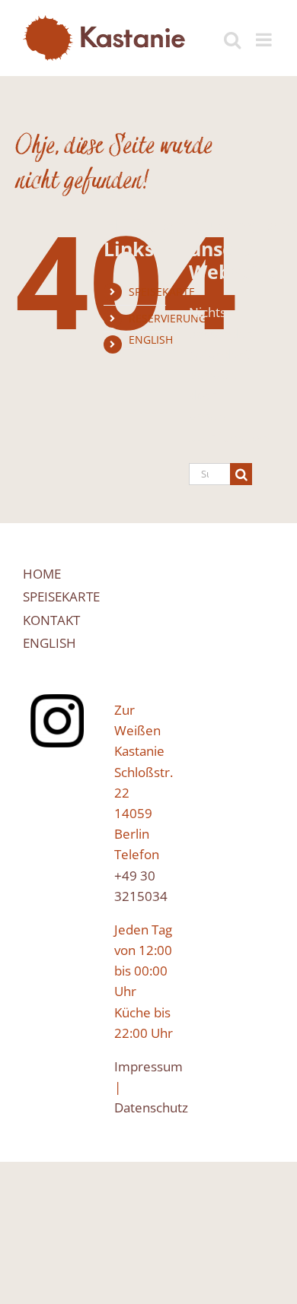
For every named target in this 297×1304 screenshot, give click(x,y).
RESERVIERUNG (167, 318)
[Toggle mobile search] (232, 32)
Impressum (148, 1066)
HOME (42, 573)
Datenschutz (151, 1107)
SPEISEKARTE (162, 291)
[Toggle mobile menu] (265, 32)
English (151, 339)
